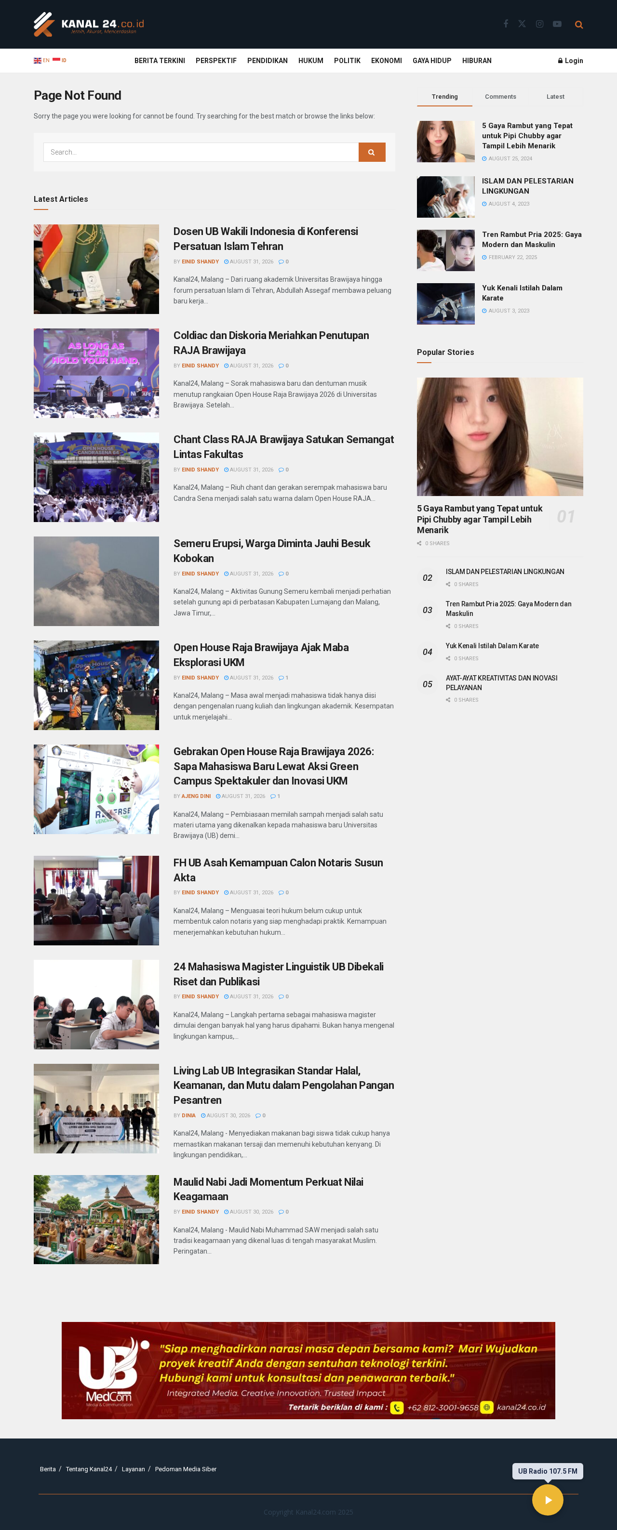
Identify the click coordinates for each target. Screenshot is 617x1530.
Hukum (310, 61)
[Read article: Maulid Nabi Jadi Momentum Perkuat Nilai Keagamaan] (96, 1220)
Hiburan (477, 61)
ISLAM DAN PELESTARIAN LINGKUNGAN (505, 571)
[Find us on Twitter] (522, 24)
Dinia (189, 1115)
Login (573, 61)
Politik (347, 61)
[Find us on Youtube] (557, 24)
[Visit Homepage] (89, 25)
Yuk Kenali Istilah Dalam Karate (492, 646)
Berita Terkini (159, 61)
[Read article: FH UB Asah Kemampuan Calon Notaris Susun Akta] (96, 900)
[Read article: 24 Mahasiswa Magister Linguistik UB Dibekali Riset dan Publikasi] (96, 1004)
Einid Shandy (200, 262)
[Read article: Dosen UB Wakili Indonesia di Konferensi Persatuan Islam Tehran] (96, 269)
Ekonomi (386, 61)
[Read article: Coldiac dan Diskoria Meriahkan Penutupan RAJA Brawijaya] (96, 373)
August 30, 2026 (227, 1115)
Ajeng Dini (196, 796)
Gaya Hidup (432, 61)
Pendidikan (267, 61)
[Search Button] (579, 25)
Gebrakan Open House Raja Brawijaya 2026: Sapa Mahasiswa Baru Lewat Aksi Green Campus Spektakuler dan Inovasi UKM (274, 766)
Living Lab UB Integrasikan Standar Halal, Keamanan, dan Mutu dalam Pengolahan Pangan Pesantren (284, 1086)
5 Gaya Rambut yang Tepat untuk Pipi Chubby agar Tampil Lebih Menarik (527, 135)
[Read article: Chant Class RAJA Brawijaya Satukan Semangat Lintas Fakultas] (96, 477)
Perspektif (216, 61)
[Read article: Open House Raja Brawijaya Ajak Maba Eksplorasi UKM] (96, 685)
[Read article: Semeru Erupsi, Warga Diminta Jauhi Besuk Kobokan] (96, 581)
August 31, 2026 (250, 262)
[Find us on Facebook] (505, 24)
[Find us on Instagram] (539, 24)
